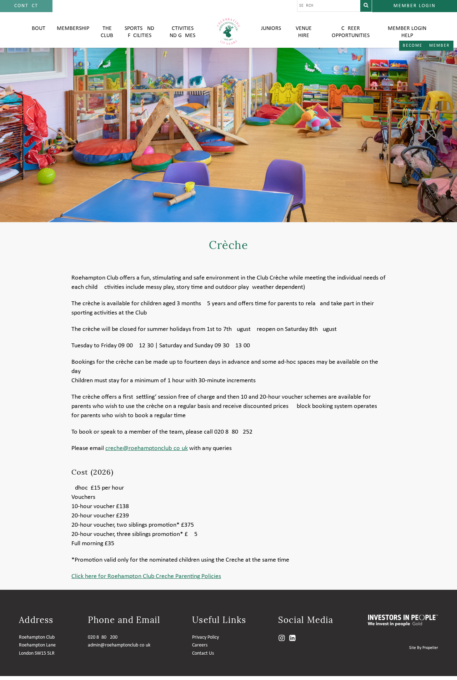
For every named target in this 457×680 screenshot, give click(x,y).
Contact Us (203, 653)
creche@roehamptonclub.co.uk (146, 448)
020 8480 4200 (102, 637)
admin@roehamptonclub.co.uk (119, 645)
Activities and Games (180, 32)
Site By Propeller (423, 648)
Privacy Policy (205, 637)
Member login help (407, 32)
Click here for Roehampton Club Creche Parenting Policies (146, 576)
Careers (199, 645)
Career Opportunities (351, 32)
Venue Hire (304, 32)
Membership (73, 28)
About (37, 28)
